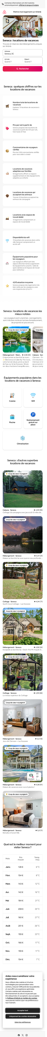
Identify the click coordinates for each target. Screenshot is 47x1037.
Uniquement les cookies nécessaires (22, 1016)
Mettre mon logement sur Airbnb (27, 12)
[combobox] (23, 53)
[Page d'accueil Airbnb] (4, 11)
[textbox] (13, 61)
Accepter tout (22, 1010)
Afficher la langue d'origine (29, 5)
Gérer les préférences (23, 1022)
